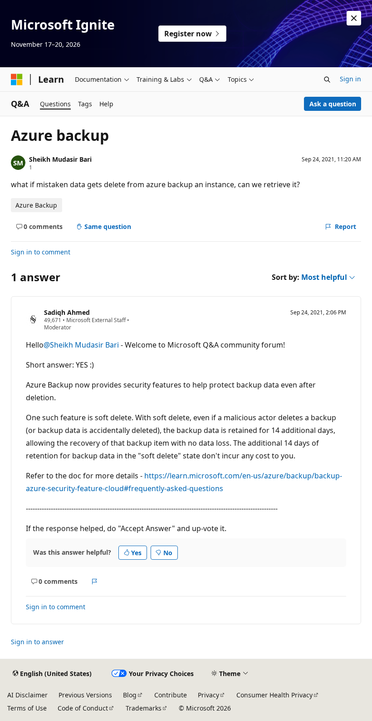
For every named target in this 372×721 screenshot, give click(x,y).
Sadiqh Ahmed (67, 312)
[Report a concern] (95, 581)
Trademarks (144, 708)
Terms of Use (27, 708)
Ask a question (332, 103)
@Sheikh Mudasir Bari (82, 345)
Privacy (208, 695)
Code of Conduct (83, 708)
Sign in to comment (40, 252)
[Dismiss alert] (354, 18)
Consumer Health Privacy (274, 695)
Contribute (170, 695)
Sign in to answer (37, 641)
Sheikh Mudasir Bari (60, 159)
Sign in (350, 79)
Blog (130, 695)
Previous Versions (85, 695)
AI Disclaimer (27, 695)
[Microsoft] (17, 79)
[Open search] (327, 79)
